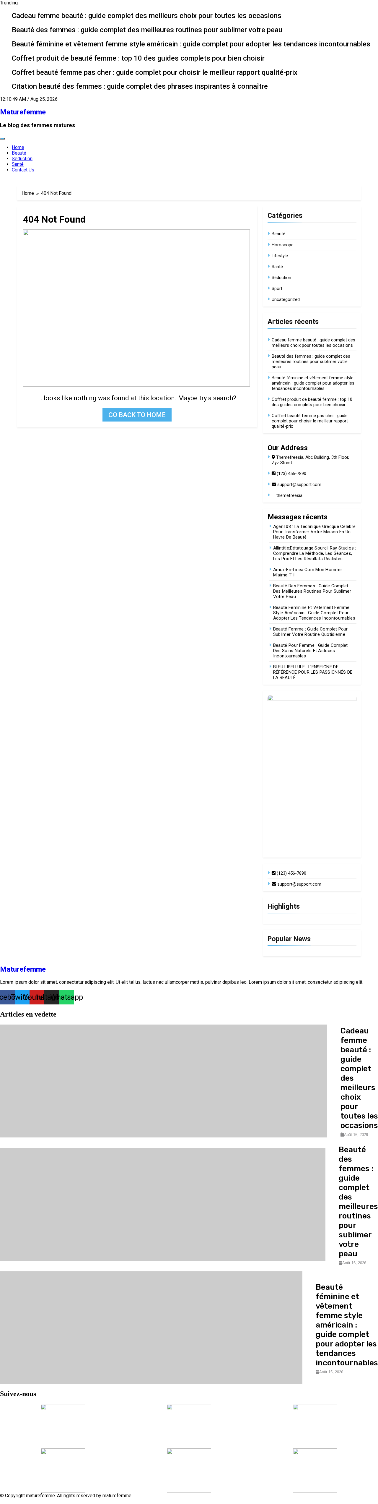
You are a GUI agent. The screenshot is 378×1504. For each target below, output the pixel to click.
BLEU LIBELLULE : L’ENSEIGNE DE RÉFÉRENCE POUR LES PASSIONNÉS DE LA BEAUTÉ (313, 672)
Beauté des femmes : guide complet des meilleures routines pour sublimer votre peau (147, 30)
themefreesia (288, 495)
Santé (18, 164)
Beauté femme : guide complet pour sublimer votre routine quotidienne (310, 631)
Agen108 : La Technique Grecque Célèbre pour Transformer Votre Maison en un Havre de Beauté (314, 532)
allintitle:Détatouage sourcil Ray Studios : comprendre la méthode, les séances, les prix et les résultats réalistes (314, 553)
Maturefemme (23, 112)
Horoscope (283, 244)
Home (18, 147)
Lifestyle (280, 255)
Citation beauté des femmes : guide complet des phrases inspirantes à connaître (140, 86)
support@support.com (298, 484)
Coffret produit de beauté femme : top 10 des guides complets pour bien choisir (138, 58)
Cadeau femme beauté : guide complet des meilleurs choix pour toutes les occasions (146, 16)
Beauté (19, 153)
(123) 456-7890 (291, 473)
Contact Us (23, 170)
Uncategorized (286, 299)
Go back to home (137, 415)
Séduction (22, 158)
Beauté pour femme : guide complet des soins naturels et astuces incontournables (310, 651)
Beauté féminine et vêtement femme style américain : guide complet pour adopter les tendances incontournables (191, 44)
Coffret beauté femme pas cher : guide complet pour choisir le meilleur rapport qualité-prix (154, 72)
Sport (277, 288)
